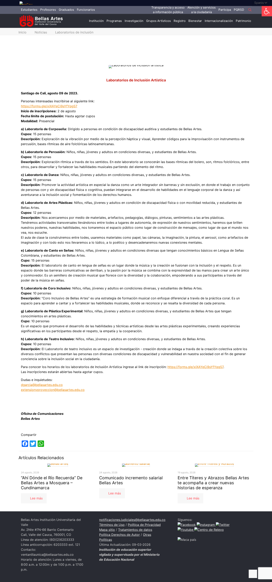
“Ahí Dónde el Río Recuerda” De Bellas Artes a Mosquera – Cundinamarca (51, 482)
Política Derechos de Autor (119, 535)
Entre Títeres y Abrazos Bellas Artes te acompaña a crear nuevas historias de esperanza (213, 482)
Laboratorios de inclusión (74, 32)
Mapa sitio (107, 530)
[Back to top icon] (253, 574)
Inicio (22, 32)
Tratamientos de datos (135, 530)
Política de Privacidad (144, 525)
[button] (267, 11)
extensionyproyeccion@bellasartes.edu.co (53, 390)
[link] (27, 3)
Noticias (41, 32)
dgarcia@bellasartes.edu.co (42, 385)
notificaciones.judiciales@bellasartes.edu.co (132, 520)
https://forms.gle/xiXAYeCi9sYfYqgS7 (49, 106)
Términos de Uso (112, 525)
